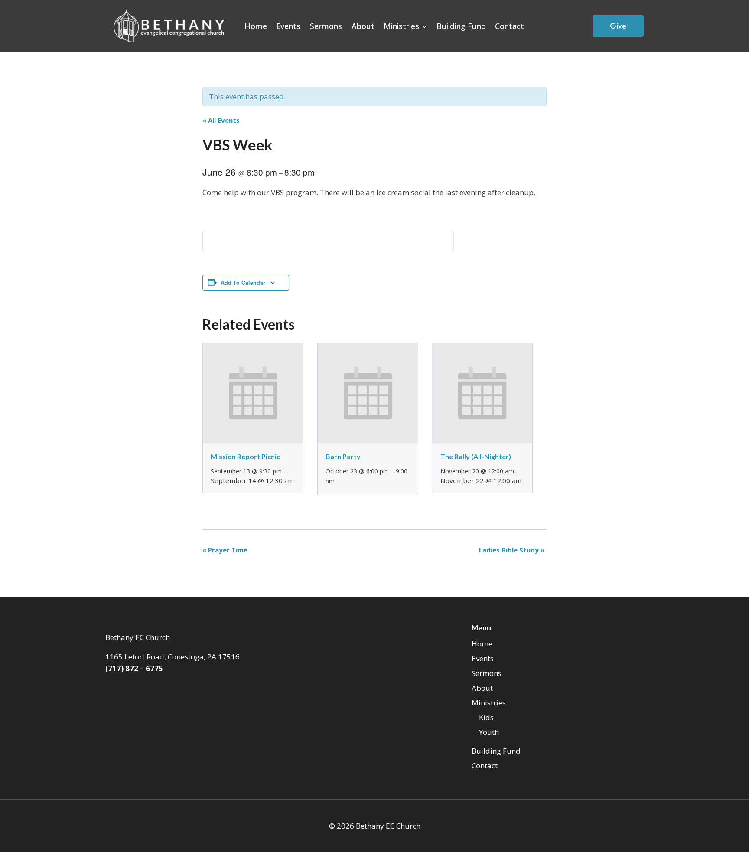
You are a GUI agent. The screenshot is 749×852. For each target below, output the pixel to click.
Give (618, 26)
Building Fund (461, 26)
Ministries (489, 703)
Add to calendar (243, 283)
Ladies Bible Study (511, 549)
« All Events (221, 120)
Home (255, 26)
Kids (486, 717)
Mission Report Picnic (245, 456)
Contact (509, 26)
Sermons (326, 26)
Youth (489, 732)
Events (288, 26)
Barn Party (343, 456)
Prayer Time (224, 549)
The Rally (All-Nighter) (475, 456)
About (363, 26)
